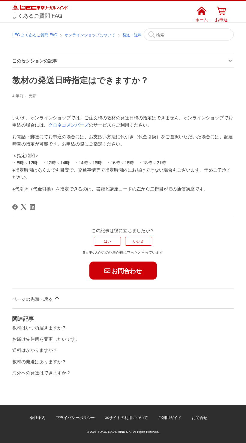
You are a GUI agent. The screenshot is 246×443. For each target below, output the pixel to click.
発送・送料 (132, 34)
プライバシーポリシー (75, 417)
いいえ (138, 241)
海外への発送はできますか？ (41, 372)
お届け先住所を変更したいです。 (46, 339)
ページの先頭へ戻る (33, 299)
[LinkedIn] (32, 207)
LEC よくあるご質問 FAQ (34, 34)
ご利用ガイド (170, 417)
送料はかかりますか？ (34, 350)
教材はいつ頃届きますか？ (39, 327)
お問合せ (199, 417)
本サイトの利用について (126, 417)
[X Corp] (23, 207)
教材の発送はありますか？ (39, 361)
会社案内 (38, 417)
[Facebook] (15, 207)
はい (107, 241)
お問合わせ (127, 270)
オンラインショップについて (89, 34)
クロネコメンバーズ (68, 124)
